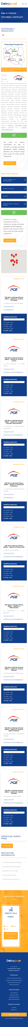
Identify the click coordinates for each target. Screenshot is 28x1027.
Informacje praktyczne (14, 999)
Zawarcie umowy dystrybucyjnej (14, 980)
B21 (7, 929)
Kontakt (14, 1007)
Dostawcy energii (14, 995)
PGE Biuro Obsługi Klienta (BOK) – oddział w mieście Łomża (14, 359)
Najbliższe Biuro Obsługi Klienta (11, 204)
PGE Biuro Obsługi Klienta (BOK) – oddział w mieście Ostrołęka (14, 299)
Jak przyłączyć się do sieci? (11, 879)
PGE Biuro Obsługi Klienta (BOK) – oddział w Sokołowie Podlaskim (14, 484)
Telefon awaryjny (8, 188)
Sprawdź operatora (14, 984)
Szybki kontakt (10, 163)
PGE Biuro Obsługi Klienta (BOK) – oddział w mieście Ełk (14, 546)
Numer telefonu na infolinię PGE (9, 180)
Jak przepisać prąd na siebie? (12, 866)
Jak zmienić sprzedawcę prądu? (12, 862)
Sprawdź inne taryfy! (10, 935)
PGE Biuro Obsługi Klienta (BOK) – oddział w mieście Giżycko (14, 669)
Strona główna (14, 992)
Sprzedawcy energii (14, 997)
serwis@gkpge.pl (9, 309)
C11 (7, 926)
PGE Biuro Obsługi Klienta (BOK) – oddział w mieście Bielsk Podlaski (14, 729)
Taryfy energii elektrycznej (14, 982)
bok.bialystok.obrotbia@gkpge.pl (13, 372)
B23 (15, 926)
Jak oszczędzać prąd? (9, 875)
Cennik (5, 196)
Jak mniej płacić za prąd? (10, 871)
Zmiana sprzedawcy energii (14, 978)
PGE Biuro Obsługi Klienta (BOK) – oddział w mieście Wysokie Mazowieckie (14, 422)
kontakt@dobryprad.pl (16, 1018)
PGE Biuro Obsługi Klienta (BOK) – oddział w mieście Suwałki (14, 792)
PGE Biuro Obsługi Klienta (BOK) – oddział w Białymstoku (14, 606)
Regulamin (14, 1009)
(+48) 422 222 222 (9, 306)
